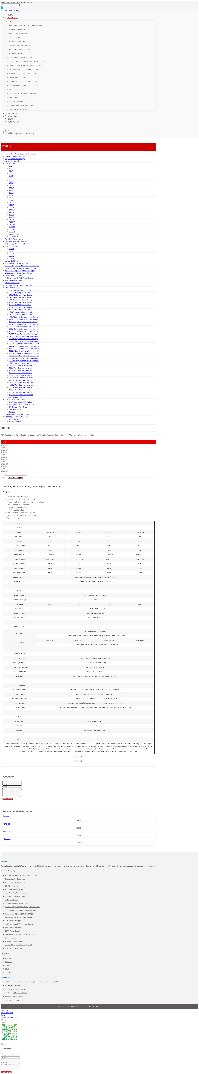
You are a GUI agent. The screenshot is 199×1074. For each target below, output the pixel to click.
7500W (11, 220)
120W (11, 176)
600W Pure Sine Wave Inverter (20, 370)
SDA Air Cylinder (15, 409)
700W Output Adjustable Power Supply (23, 327)
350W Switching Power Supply (20, 295)
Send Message (7, 798)
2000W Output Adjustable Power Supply (24, 344)
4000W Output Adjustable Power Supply (24, 348)
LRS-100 (79, 835)
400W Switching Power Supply (20, 300)
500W (11, 193)
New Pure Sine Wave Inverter (20, 45)
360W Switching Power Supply (20, 297)
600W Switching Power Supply (20, 307)
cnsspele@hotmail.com (24, 2)
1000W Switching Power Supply (21, 312)
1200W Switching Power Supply (21, 314)
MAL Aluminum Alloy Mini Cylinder (21, 404)
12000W (12, 224)
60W (11, 171)
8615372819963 (7, 1013)
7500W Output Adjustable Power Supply (24, 356)
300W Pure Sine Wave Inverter (20, 366)
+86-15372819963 (20, 993)
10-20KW (12, 258)
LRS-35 (78, 828)
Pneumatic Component (17, 101)
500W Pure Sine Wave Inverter (20, 368)
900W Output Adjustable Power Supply (23, 332)
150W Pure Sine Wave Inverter (20, 363)
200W (11, 181)
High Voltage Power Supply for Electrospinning (26, 25)
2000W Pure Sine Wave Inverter (21, 380)
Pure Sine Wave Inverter (18, 41)
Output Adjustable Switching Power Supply (25, 65)
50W (11, 168)
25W (11, 166)
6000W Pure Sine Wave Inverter (21, 390)
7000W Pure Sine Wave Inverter (21, 392)
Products (12, 18)
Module (12, 164)
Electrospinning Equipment (19, 30)
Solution (12, 116)
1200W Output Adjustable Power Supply (23, 336)
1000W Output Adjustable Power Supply (23, 334)
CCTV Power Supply (16, 89)
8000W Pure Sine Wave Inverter (21, 395)
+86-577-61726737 (8, 2)
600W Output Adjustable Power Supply (23, 324)
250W (11, 183)
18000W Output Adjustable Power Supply (24, 361)
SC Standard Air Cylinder (18, 407)
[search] (2, 7)
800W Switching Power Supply (20, 310)
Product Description (15, 478)
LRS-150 (79, 842)
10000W (12, 222)
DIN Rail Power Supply (17, 77)
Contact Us (13, 122)
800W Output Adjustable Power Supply (23, 329)
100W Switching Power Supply (20, 290)
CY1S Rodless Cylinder (17, 400)
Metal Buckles (14, 419)
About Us (12, 113)
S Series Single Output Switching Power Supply (26, 61)
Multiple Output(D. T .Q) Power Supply (23, 81)
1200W (11, 203)
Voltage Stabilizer (15, 53)
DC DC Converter (15, 37)
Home (10, 15)
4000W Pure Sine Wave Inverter (21, 385)
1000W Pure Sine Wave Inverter (21, 375)
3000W (12, 210)
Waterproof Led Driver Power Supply (22, 73)
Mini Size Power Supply (18, 85)
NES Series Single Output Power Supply (24, 69)
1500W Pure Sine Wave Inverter (21, 378)
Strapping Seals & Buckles (18, 109)
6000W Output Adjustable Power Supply (24, 353)
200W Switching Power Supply (20, 293)
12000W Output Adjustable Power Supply (24, 358)
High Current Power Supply (19, 33)
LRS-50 (78, 820)
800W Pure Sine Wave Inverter (20, 373)
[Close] (1, 1053)
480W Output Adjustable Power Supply (23, 319)
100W (11, 173)
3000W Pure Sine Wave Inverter (21, 383)
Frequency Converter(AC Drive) (20, 57)
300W (11, 186)
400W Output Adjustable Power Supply (23, 317)
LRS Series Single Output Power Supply (23, 93)
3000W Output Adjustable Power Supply (24, 346)
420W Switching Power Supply (20, 302)
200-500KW (13, 237)
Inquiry (4, 442)
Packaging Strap (15, 422)
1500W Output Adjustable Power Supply (23, 339)
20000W (12, 232)
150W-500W (13, 246)
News (10, 119)
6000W (11, 217)
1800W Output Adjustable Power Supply (23, 341)
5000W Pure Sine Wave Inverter (21, 387)
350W (11, 188)
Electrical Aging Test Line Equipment (22, 105)
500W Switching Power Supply (20, 305)
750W (11, 198)
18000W (12, 229)
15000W (12, 227)
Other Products (14, 97)
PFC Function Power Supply (19, 49)
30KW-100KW (14, 234)
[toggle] (19, 161)
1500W (11, 205)
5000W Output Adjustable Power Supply (24, 351)
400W (11, 190)
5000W (11, 215)
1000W (11, 200)
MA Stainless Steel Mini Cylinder (21, 402)
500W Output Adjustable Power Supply (23, 322)
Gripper (12, 412)
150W (11, 178)
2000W (11, 207)
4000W (12, 212)
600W (11, 195)
